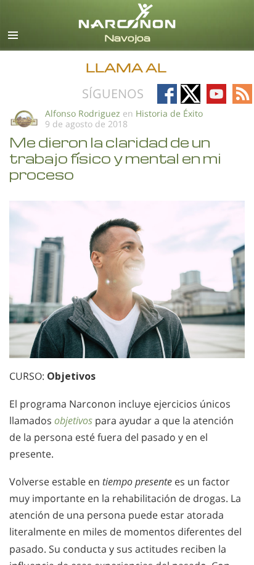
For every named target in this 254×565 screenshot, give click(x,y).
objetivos (73, 420)
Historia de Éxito (169, 113)
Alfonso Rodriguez (82, 113)
